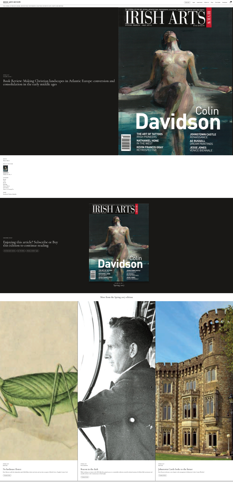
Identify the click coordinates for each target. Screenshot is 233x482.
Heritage (5, 184)
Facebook (5, 194)
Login (193, 2)
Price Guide (217, 2)
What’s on (206, 2)
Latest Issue (199, 2)
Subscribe (187, 2)
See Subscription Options (9, 250)
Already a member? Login (32, 250)
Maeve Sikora (6, 160)
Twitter (10, 194)
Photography (84, 465)
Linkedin (14, 194)
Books (4, 179)
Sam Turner (6, 187)
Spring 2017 (6, 75)
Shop (212, 2)
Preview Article (7, 475)
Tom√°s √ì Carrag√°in (8, 189)
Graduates (224, 2)
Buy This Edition (21, 250)
